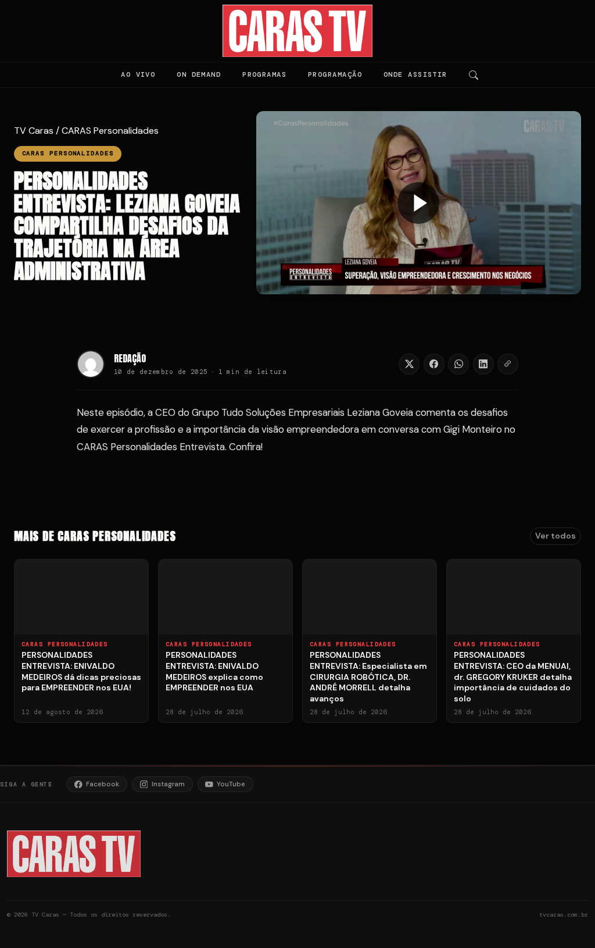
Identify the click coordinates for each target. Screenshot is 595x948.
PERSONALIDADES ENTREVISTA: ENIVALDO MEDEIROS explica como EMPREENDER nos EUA (214, 671)
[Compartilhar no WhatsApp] (458, 364)
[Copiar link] (507, 364)
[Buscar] (474, 75)
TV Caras (33, 130)
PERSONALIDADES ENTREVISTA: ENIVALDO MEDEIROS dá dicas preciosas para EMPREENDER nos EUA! (81, 671)
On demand (199, 74)
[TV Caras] (298, 31)
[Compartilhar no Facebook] (434, 364)
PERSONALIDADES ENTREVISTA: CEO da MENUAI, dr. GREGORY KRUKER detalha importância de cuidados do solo (513, 677)
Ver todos (555, 535)
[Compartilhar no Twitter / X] (409, 364)
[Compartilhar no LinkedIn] (483, 364)
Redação (130, 358)
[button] (418, 202)
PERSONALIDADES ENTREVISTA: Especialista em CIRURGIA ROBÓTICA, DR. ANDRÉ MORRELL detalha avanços (368, 677)
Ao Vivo (138, 74)
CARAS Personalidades (110, 130)
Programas (264, 74)
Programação (335, 74)
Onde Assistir (415, 74)
